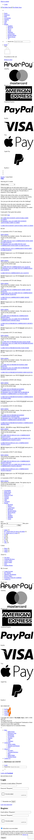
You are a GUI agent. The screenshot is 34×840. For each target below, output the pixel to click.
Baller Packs (7, 492)
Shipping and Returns (10, 574)
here (8, 215)
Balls (5, 16)
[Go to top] (1, 727)
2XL (5, 542)
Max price (25, 523)
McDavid (10, 27)
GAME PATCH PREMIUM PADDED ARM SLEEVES (17, 372)
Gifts (5, 21)
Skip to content (5, 1)
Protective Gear (8, 495)
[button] (5, 4)
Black (5, 548)
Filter (19, 525)
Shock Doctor (11, 37)
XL (5, 541)
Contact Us (7, 579)
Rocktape (10, 504)
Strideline (10, 32)
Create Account (8, 571)
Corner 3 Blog (8, 560)
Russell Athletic (12, 35)
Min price (3, 523)
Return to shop (8, 59)
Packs (5, 13)
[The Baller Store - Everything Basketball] (11, 7)
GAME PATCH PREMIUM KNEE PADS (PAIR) (15, 348)
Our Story (7, 557)
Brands (6, 24)
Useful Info (7, 742)
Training (6, 19)
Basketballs (7, 493)
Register (3, 837)
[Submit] (8, 43)
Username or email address (11, 783)
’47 (9, 38)
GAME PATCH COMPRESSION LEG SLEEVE (15, 273)
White (5, 551)
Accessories (7, 18)
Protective (7, 15)
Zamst (9, 30)
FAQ (5, 564)
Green (6, 550)
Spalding (10, 26)
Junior (6, 530)
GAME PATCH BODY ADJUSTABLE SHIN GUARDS (17, 225)
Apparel (6, 498)
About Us (7, 749)
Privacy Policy (8, 576)
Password (6, 788)
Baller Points (11, 755)
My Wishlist (7, 573)
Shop (5, 730)
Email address (7, 812)
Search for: (11, 41)
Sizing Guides (8, 562)
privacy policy (26, 834)
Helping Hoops (8, 565)
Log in (13, 801)
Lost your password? (6, 804)
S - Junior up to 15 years (11, 533)
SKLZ (9, 29)
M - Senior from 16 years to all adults (14, 531)
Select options (4, 234)
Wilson (10, 506)
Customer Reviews (9, 559)
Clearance (7, 501)
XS (5, 534)
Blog (9, 753)
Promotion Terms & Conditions (12, 577)
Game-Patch (11, 33)
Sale (5, 22)
